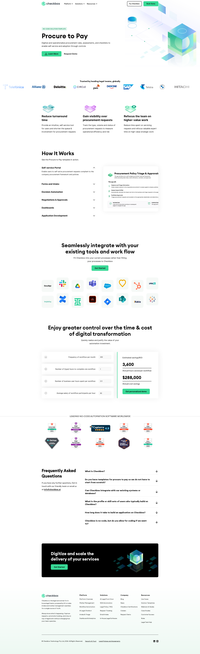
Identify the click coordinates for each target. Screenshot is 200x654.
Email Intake (104, 614)
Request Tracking (106, 611)
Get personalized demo (136, 391)
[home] (51, 4)
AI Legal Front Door (107, 599)
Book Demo (151, 4)
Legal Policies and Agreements (109, 641)
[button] (67, 4)
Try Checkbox (134, 4)
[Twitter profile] (154, 641)
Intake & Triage (84, 614)
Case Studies (145, 611)
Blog (122, 599)
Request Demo (70, 54)
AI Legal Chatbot (85, 611)
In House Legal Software (108, 618)
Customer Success (147, 614)
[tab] (71, 172)
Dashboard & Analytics (87, 618)
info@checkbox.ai (52, 489)
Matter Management (86, 603)
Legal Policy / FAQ (106, 607)
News (122, 603)
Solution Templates (148, 603)
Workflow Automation (87, 607)
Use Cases (144, 599)
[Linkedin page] (157, 641)
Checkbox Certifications (129, 607)
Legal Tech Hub (146, 622)
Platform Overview (86, 599)
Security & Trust (90, 641)
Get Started (100, 268)
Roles (143, 618)
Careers (123, 611)
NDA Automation (106, 603)
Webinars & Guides (147, 607)
